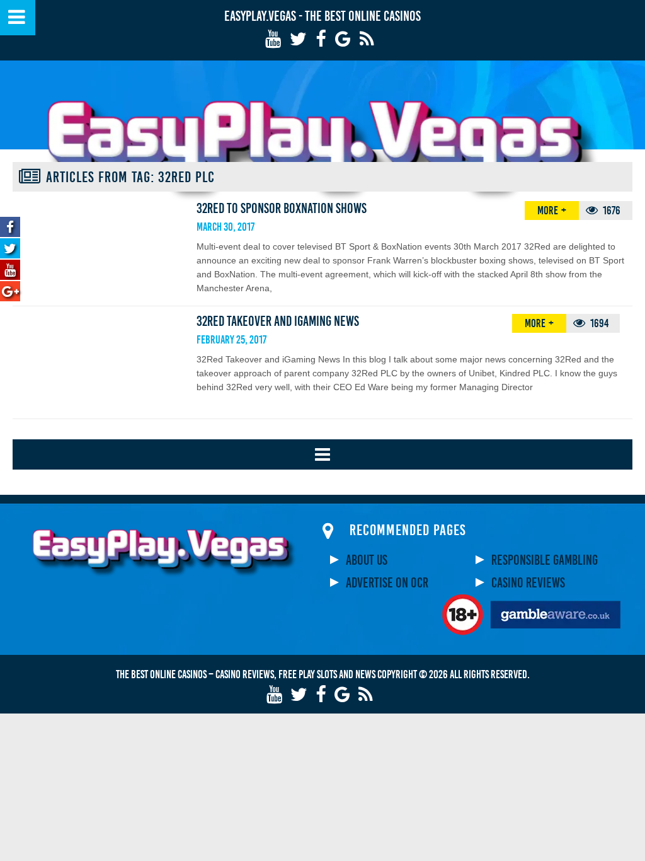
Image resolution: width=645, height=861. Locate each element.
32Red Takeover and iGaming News (278, 321)
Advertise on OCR (387, 583)
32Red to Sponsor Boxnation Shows (282, 208)
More (547, 210)
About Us (366, 560)
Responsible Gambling (544, 560)
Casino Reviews (528, 583)
